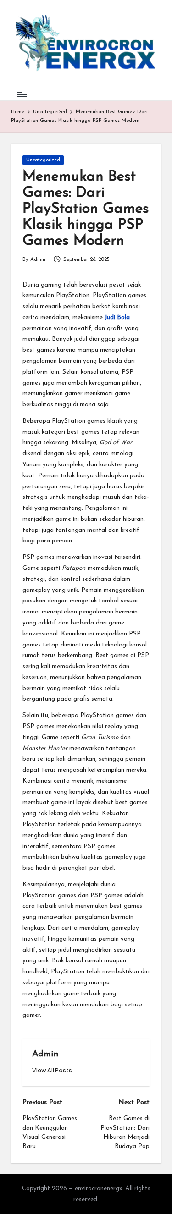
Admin (45, 1054)
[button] (52, 1070)
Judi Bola (117, 317)
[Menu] (21, 94)
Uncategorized (43, 160)
